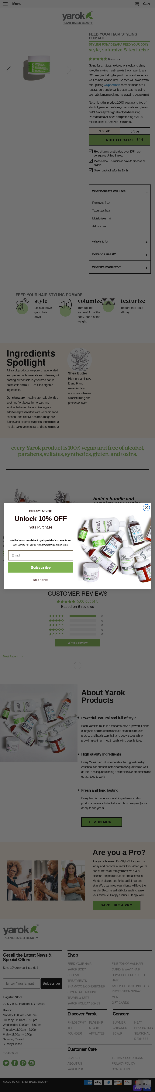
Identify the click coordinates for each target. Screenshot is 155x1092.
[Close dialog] (146, 507)
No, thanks (40, 580)
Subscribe (41, 567)
